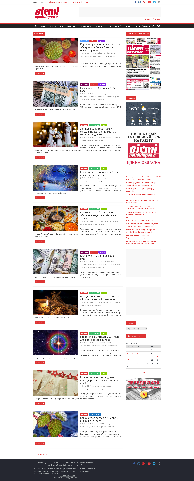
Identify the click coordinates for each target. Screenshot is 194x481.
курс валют (107, 97)
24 (128, 363)
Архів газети (86, 26)
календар (102, 138)
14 (147, 356)
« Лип (143, 372)
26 (138, 363)
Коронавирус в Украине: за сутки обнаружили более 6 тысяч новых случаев (100, 47)
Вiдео (62, 26)
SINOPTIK (102, 424)
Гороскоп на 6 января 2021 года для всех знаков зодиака (99, 338)
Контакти (98, 26)
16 (157, 356)
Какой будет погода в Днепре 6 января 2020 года (99, 419)
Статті (53, 26)
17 (128, 360)
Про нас (107, 26)
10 (128, 356)
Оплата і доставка (44, 463)
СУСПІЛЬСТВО (94, 125)
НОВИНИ (93, 41)
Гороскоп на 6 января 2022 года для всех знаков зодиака (99, 173)
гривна (101, 94)
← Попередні (40, 454)
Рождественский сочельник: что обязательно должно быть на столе (99, 215)
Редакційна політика (122, 26)
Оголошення (72, 26)
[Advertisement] (120, 12)
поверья (83, 140)
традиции (100, 224)
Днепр (108, 424)
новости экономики (90, 100)
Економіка (84, 84)
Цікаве (104, 125)
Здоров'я (84, 41)
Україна (101, 41)
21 (147, 360)
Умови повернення (61, 463)
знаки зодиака (113, 181)
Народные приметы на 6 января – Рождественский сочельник (99, 298)
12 (138, 356)
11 (132, 356)
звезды (104, 181)
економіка (83, 97)
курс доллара (115, 97)
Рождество (108, 221)
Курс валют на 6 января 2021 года (97, 257)
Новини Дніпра (95, 414)
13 (142, 356)
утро (101, 59)
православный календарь (97, 389)
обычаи (101, 221)
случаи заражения (93, 59)
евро (112, 94)
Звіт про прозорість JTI (72, 465)
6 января (95, 53)
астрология (110, 178)
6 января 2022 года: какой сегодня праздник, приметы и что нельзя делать (98, 131)
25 (132, 363)
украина (101, 100)
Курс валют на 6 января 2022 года (97, 89)
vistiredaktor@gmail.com (68, 478)
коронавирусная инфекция (99, 56)
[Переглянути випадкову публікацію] (158, 26)
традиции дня (98, 140)
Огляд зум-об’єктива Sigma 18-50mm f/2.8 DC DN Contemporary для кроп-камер (77, 2)
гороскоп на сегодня (94, 181)
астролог (102, 178)
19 (138, 360)
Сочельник (88, 224)
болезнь (102, 53)
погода (88, 427)
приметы (90, 140)
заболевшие (110, 53)
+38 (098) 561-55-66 (67, 475)
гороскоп (83, 181)
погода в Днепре (97, 427)
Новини (42, 26)
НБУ (81, 100)
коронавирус (84, 56)
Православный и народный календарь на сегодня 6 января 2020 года (99, 380)
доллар (107, 94)
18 (132, 360)
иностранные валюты (95, 97)
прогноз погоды (109, 427)
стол (94, 224)
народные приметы (113, 138)
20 (142, 360)
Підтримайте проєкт (142, 26)
